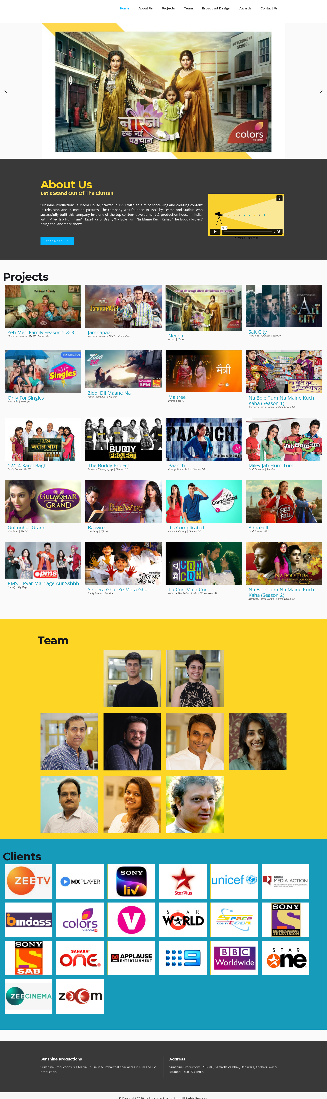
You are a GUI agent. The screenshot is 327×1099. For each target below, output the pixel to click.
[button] (6, 91)
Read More (54, 241)
